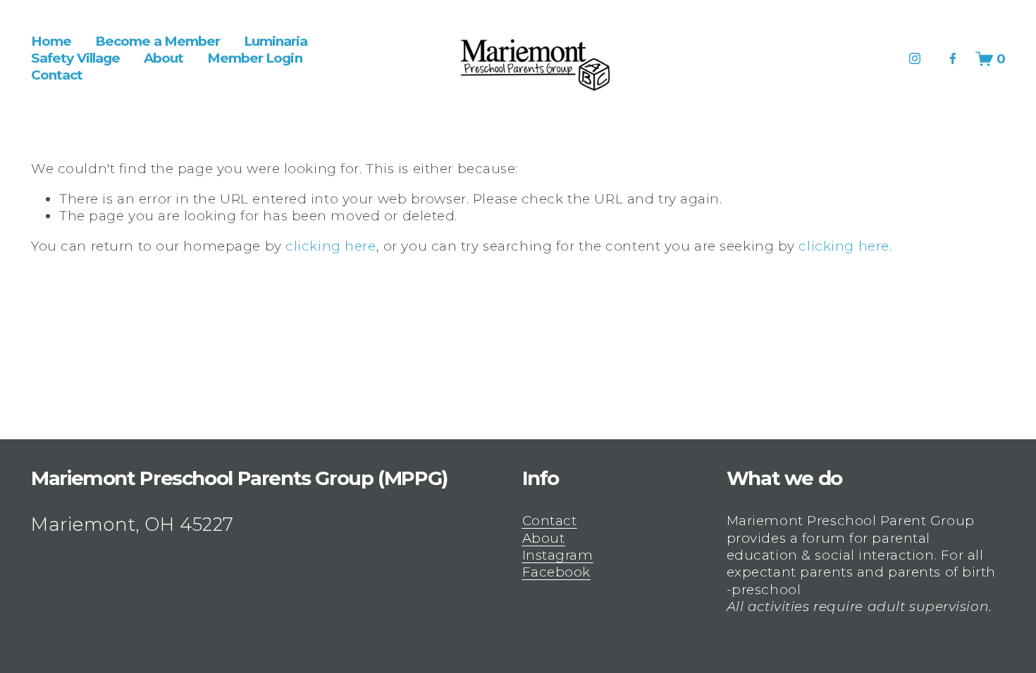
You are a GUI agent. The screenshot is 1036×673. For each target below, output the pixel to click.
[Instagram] (915, 58)
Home (51, 41)
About (163, 58)
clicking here (330, 246)
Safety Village (75, 58)
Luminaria (276, 41)
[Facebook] (953, 58)
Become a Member (157, 41)
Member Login (254, 58)
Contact (56, 76)
